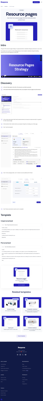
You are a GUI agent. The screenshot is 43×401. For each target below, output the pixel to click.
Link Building (3, 364)
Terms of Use (3, 377)
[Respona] (4, 2)
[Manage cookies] (1, 399)
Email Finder (3, 393)
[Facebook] (17, 354)
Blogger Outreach (4, 370)
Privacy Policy (3, 379)
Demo (23, 381)
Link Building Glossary (26, 368)
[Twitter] (22, 354)
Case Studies (25, 379)
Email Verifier (3, 395)
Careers (23, 370)
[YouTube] (25, 354)
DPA (2, 381)
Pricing (23, 377)
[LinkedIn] (20, 354)
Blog (23, 364)
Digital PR (3, 366)
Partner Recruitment (5, 368)
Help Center (24, 366)
